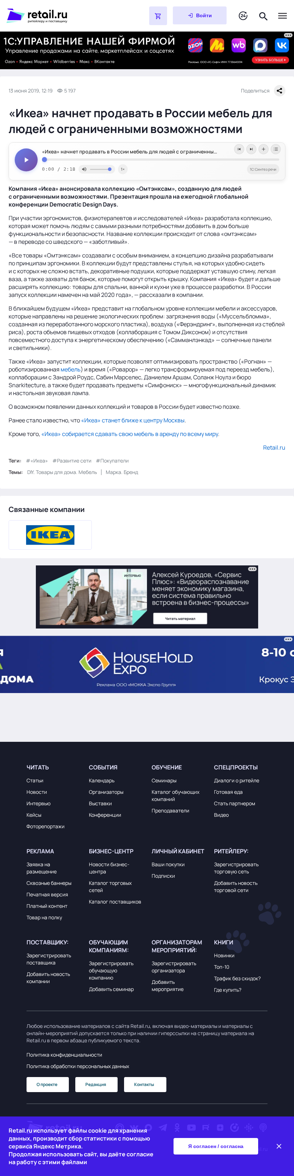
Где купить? (227, 989)
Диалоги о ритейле (236, 780)
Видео (221, 814)
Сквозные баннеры (49, 882)
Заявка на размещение (42, 868)
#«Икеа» (37, 460)
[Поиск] (263, 15)
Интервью (39, 803)
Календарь (101, 780)
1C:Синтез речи (263, 169)
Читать (38, 767)
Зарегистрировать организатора (174, 967)
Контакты (144, 1084)
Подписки (163, 875)
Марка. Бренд (122, 472)
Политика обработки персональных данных (78, 1066)
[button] (53, 767)
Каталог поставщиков (115, 901)
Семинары (164, 780)
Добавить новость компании (48, 978)
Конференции (105, 814)
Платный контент (47, 905)
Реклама (40, 851)
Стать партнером (234, 803)
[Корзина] (158, 15)
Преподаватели (170, 810)
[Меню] (282, 16)
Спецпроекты (236, 767)
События (103, 767)
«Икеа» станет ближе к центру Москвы (133, 420)
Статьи (35, 780)
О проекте (47, 1084)
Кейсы (34, 814)
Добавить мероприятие (168, 985)
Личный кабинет (178, 851)
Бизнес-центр (111, 851)
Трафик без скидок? (237, 978)
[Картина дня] (243, 15)
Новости (37, 791)
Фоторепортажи (46, 826)
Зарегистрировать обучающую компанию (111, 970)
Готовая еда (228, 791)
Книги (223, 942)
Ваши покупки (168, 864)
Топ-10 (221, 966)
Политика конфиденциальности (64, 1054)
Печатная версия (47, 894)
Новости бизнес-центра (109, 868)
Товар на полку (44, 917)
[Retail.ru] (59, 16)
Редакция (95, 1084)
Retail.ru (274, 447)
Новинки (224, 955)
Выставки (100, 803)
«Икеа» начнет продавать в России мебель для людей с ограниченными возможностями (151, 151)
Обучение (167, 767)
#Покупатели (112, 460)
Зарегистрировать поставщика (49, 959)
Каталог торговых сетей (110, 886)
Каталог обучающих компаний (175, 795)
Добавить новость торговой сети (235, 886)
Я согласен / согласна (215, 1146)
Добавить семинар (111, 989)
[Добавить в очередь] (264, 149)
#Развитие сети (71, 460)
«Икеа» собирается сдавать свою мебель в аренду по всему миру (129, 434)
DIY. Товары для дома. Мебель (62, 472)
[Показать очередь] (276, 149)
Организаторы (106, 791)
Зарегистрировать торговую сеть (236, 868)
